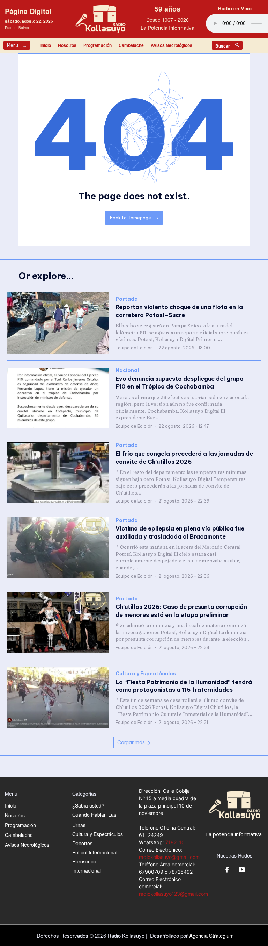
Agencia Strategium (211, 935)
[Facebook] (227, 870)
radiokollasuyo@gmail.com (169, 857)
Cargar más (131, 742)
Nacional (127, 371)
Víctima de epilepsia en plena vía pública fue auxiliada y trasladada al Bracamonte (180, 532)
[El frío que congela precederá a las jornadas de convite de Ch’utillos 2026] (58, 472)
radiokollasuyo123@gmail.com (173, 894)
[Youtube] (241, 870)
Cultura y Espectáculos (146, 674)
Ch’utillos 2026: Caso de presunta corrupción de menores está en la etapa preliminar (181, 610)
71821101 (176, 842)
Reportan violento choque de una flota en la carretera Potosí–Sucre (179, 311)
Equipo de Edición (134, 347)
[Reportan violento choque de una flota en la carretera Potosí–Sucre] (58, 322)
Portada (127, 299)
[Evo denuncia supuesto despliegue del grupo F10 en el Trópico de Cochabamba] (58, 398)
